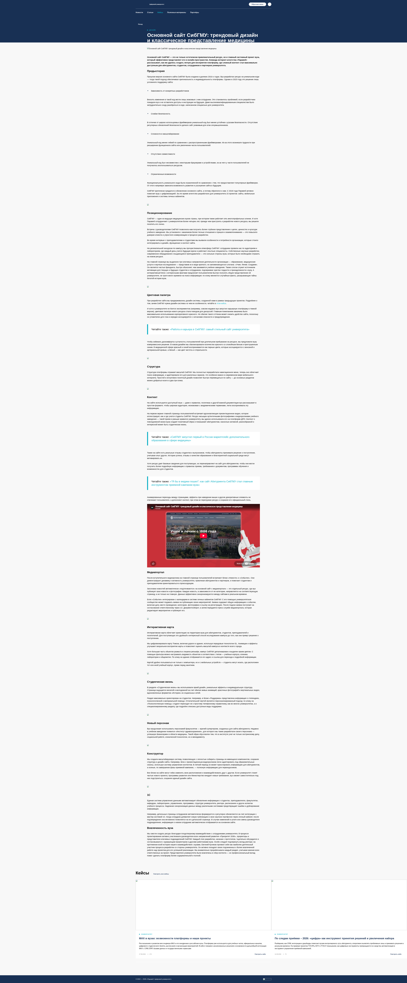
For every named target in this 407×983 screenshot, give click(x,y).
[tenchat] (270, 12)
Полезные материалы (176, 12)
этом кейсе (221, 303)
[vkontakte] (257, 12)
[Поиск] (269, 4)
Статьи (150, 12)
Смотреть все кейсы (161, 874)
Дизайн (152, 30)
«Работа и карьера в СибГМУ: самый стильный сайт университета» (209, 329)
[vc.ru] (261, 12)
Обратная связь (257, 4)
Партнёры (194, 12)
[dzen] (266, 12)
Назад (140, 24)
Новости (139, 12)
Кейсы (160, 12)
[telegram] (253, 12)
